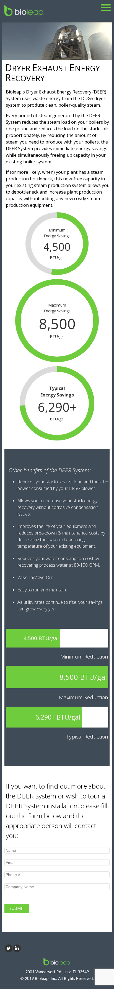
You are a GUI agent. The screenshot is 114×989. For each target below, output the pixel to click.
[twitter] (8, 948)
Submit (16, 908)
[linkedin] (17, 948)
